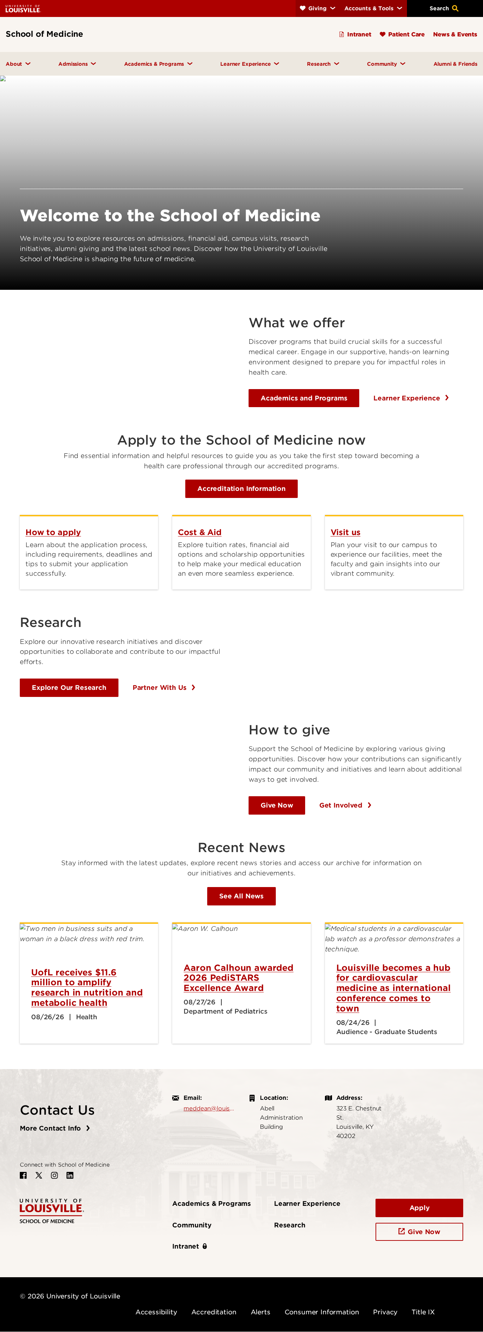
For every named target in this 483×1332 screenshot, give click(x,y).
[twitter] (38, 1175)
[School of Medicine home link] (52, 1210)
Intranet (185, 1246)
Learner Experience (407, 398)
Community (191, 1225)
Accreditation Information (241, 488)
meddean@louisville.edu (209, 1108)
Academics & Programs (211, 1203)
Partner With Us (160, 687)
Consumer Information (322, 1312)
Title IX (423, 1312)
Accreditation (214, 1312)
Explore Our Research (69, 687)
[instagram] (54, 1175)
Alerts (260, 1312)
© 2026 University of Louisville (70, 1296)
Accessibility (156, 1312)
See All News (241, 896)
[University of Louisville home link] (23, 8)
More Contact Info (51, 1128)
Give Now (277, 805)
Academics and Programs (304, 398)
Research (289, 1225)
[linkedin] (70, 1175)
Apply (419, 1207)
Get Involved (342, 805)
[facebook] (23, 1175)
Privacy (385, 1312)
